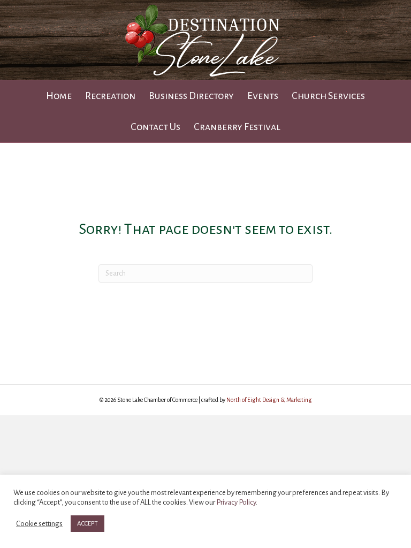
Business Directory (191, 95)
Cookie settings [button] (39, 524)
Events (262, 95)
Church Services (328, 95)
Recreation (110, 95)
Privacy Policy (236, 502)
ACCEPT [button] (87, 523)
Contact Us (155, 126)
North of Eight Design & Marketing (269, 400)
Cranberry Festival (237, 126)
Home (59, 95)
